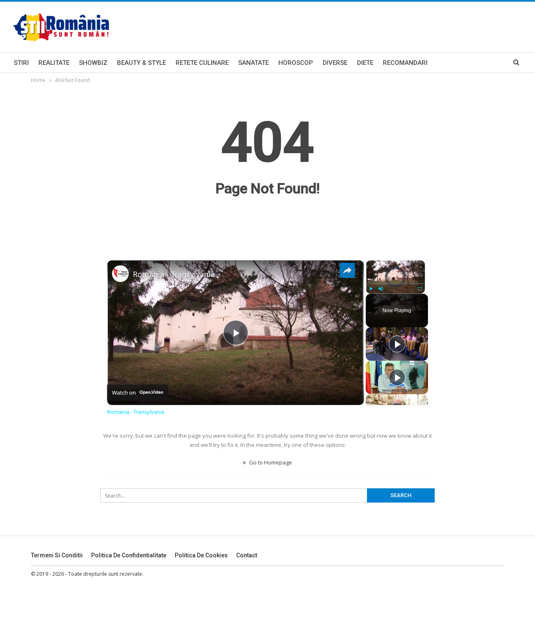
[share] (347, 270)
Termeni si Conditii (57, 555)
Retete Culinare (202, 63)
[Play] (371, 289)
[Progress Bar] (395, 283)
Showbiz (93, 63)
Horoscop (295, 63)
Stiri (21, 63)
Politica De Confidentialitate (128, 555)
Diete (365, 63)
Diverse (335, 63)
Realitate (53, 63)
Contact (246, 555)
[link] (120, 273)
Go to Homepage (270, 462)
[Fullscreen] (420, 289)
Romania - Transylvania (174, 274)
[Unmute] (381, 289)
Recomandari (405, 63)
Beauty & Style (141, 63)
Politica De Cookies (201, 555)
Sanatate (253, 63)
